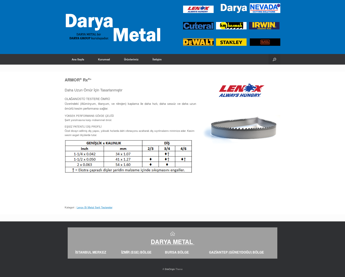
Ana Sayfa (78, 59)
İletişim (157, 59)
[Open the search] (274, 59)
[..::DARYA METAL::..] (113, 27)
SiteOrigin (170, 269)
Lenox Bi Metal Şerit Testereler (94, 207)
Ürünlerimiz (131, 59)
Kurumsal (104, 59)
